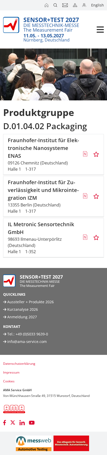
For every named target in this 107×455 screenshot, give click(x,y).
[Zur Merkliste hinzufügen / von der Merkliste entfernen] (96, 154)
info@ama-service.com (27, 341)
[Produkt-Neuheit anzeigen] (85, 154)
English (97, 5)
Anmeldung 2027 (21, 316)
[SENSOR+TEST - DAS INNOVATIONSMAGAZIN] (71, 443)
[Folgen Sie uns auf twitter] (12, 422)
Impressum (11, 372)
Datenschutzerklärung (19, 363)
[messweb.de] (33, 443)
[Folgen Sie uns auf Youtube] (32, 422)
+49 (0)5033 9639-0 (32, 334)
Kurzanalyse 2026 (22, 309)
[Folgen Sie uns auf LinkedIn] (22, 422)
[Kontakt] (65, 5)
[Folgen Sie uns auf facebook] (4, 422)
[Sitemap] (75, 5)
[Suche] (56, 5)
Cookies (9, 381)
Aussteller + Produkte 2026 (30, 301)
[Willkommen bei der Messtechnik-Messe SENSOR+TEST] (47, 5)
